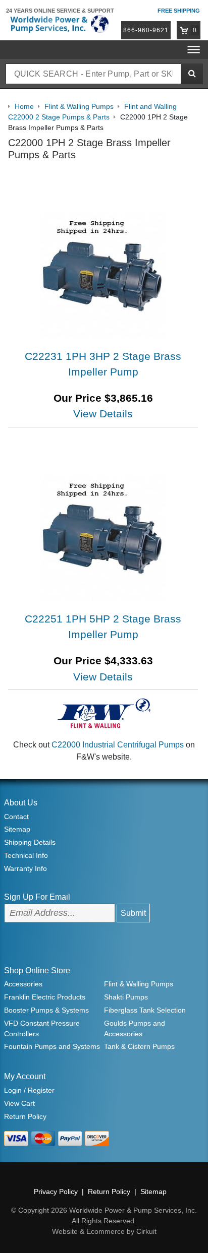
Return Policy (25, 1116)
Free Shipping (179, 11)
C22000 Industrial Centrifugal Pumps (117, 744)
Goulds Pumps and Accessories (134, 1028)
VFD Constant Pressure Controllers (42, 1028)
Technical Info (26, 855)
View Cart (19, 1103)
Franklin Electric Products (44, 997)
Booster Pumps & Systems (46, 1010)
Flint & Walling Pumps (138, 984)
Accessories (23, 984)
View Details (103, 413)
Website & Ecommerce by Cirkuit (104, 1231)
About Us (20, 802)
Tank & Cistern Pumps (139, 1046)
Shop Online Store (37, 970)
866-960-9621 (146, 30)
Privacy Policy (56, 1191)
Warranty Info (25, 868)
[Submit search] (192, 74)
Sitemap (17, 829)
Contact (16, 816)
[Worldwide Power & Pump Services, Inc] (58, 23)
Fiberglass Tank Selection (145, 1010)
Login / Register (29, 1090)
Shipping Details (30, 842)
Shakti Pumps (126, 997)
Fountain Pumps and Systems (52, 1046)
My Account (24, 1076)
